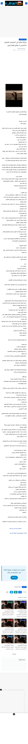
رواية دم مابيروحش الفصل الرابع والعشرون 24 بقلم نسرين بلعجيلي (8, 613)
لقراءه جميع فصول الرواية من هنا (18, 533)
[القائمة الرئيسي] (26, 3)
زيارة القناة (14, 577)
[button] (20, 592)
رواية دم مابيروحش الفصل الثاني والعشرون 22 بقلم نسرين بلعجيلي (8, 631)
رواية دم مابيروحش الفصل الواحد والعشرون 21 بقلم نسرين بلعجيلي (21, 647)
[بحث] (2, 3)
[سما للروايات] (14, 3)
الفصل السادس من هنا (15, 528)
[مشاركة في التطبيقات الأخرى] (7, 592)
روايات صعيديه (23, 39)
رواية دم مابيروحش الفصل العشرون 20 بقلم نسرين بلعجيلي (8, 647)
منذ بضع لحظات (22, 609)
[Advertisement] (14, 22)
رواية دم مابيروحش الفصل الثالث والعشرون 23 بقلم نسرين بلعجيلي (21, 631)
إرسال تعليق (22, 659)
